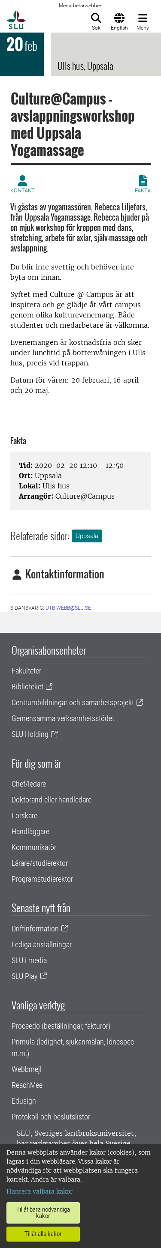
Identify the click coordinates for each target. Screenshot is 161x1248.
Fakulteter (26, 670)
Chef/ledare (29, 783)
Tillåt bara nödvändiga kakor (43, 1213)
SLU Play (25, 976)
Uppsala (87, 536)
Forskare (24, 815)
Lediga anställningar (42, 944)
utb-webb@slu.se (68, 608)
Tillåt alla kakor (43, 1234)
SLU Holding (30, 734)
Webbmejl (27, 1069)
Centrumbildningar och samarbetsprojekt (73, 702)
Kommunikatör (34, 847)
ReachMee (27, 1084)
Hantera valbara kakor (39, 1191)
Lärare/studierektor (40, 863)
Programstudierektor (42, 878)
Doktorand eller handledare (51, 799)
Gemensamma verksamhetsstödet (63, 718)
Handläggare (30, 831)
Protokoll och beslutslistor (51, 1116)
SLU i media (29, 960)
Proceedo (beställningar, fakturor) (61, 1025)
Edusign (24, 1100)
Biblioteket (27, 686)
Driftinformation (35, 928)
